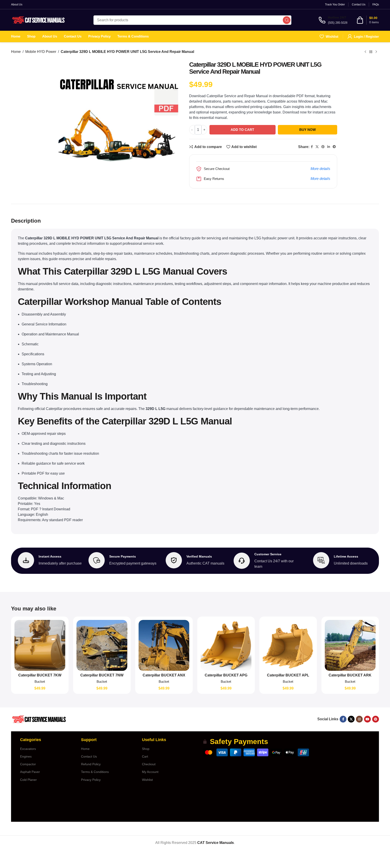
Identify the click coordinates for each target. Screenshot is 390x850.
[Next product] (376, 51)
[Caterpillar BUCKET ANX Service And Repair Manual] (164, 645)
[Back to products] (371, 51)
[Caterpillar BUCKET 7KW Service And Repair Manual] (39, 645)
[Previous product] (365, 51)
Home (16, 52)
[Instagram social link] (359, 719)
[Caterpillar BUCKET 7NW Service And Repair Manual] (102, 645)
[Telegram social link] (334, 147)
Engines (26, 756)
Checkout (149, 764)
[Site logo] (38, 20)
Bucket (40, 681)
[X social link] (317, 147)
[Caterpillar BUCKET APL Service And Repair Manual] (288, 645)
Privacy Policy (91, 780)
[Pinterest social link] (323, 147)
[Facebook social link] (311, 147)
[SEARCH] (286, 20)
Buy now (307, 130)
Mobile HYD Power (40, 52)
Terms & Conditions (95, 772)
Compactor (28, 764)
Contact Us (89, 756)
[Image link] (38, 719)
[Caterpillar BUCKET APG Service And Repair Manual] (226, 645)
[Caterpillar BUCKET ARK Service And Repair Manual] (350, 645)
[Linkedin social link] (328, 147)
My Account (150, 772)
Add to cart (242, 130)
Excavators (28, 749)
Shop (145, 749)
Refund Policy (91, 764)
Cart (145, 756)
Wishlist (147, 780)
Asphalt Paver (30, 772)
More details (320, 169)
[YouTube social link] (367, 719)
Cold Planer (28, 780)
